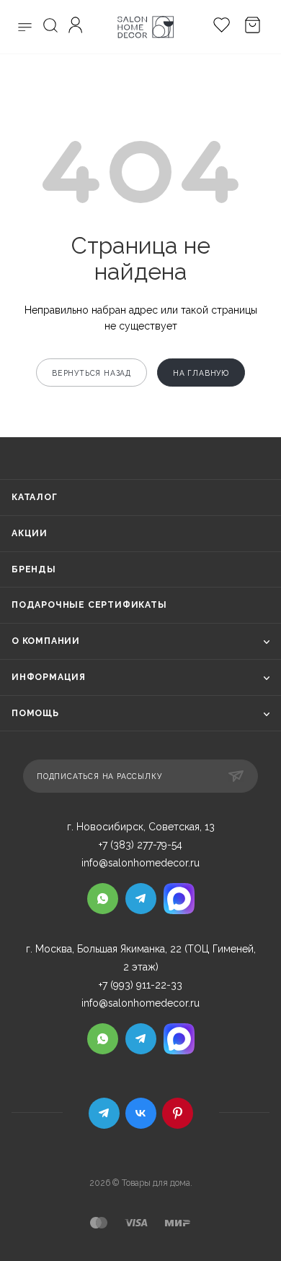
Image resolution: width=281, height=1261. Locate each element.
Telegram (104, 1113)
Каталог (35, 497)
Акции (30, 533)
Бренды (34, 569)
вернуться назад (91, 373)
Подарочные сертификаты (89, 605)
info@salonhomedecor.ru (140, 863)
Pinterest (177, 1113)
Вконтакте (140, 1113)
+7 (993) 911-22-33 (140, 985)
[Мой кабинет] (77, 27)
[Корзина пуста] (248, 27)
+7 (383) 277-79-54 (140, 845)
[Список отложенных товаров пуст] (217, 27)
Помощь (35, 713)
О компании (46, 641)
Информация (49, 677)
